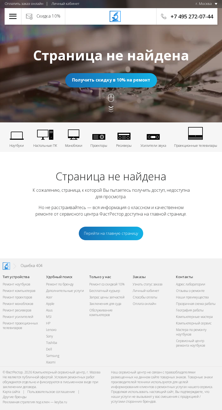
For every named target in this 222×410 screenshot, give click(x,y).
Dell (49, 349)
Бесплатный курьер (104, 290)
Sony (49, 336)
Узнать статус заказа (147, 284)
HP (48, 323)
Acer (49, 297)
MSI (48, 316)
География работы (190, 310)
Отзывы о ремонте (190, 290)
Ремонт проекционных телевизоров (20, 325)
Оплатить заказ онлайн (24, 3)
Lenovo (51, 329)
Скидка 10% (49, 16)
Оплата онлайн (144, 303)
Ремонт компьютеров (19, 290)
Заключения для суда (105, 303)
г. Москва (204, 3)
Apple (50, 303)
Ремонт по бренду (60, 284)
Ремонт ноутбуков (16, 284)
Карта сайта (11, 391)
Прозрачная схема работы (196, 303)
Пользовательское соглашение (51, 391)
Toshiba (51, 342)
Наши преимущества (192, 297)
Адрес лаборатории (190, 284)
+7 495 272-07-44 (192, 16)
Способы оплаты (145, 297)
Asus (49, 310)
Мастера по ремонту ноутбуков (191, 332)
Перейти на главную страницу (111, 233)
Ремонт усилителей (18, 316)
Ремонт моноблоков (18, 303)
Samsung (52, 355)
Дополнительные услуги (65, 290)
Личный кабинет (65, 3)
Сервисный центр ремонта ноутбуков (190, 343)
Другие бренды (15, 397)
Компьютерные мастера (194, 316)
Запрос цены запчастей (107, 297)
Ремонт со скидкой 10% (107, 284)
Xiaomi (51, 362)
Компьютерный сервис (193, 323)
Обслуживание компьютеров (101, 312)
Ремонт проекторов (17, 297)
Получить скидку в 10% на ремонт (111, 80)
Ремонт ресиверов (17, 310)
